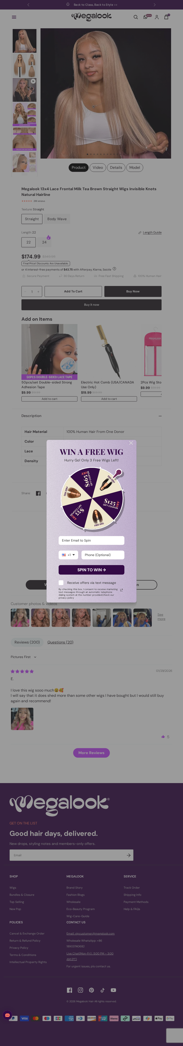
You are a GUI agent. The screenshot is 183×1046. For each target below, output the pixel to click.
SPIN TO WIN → (91, 569)
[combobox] (68, 555)
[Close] (131, 443)
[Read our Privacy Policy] (121, 590)
